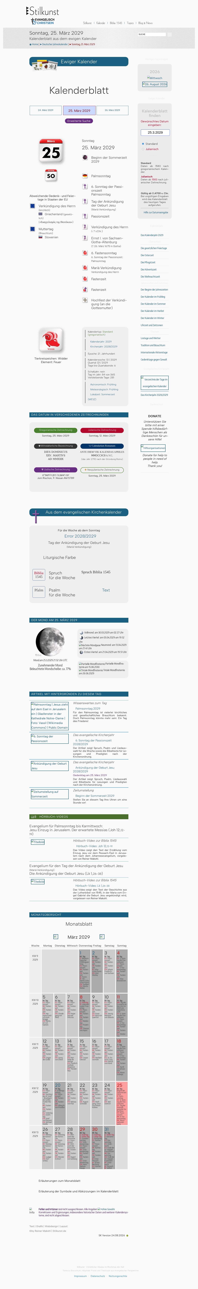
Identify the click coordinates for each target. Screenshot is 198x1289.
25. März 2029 (79, 111)
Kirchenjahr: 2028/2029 (103, 346)
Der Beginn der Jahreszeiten (154, 289)
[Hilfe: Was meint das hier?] (122, 486)
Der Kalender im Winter (152, 318)
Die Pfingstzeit (148, 262)
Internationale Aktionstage (154, 352)
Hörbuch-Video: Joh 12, (93, 846)
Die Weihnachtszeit (150, 276)
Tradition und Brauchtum (153, 345)
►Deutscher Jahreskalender (54, 44)
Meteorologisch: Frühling (104, 389)
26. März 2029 (112, 110)
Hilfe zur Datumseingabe (156, 212)
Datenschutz (98, 1276)
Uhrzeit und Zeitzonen (152, 325)
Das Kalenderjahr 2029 (152, 235)
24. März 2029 (45, 110)
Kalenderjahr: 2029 (101, 341)
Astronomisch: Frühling (103, 384)
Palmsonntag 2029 (87, 708)
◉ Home (33, 44)
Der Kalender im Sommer (153, 303)
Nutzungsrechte (118, 1276)
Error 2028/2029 (80, 536)
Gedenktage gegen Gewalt (154, 359)
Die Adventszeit (149, 269)
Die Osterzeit (147, 255)
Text (106, 590)
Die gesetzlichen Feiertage (154, 248)
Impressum (80, 1276)
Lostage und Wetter (151, 338)
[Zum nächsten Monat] (102, 938)
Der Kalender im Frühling (153, 296)
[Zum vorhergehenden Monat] (55, 938)
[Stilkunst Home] (42, 25)
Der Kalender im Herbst (152, 310)
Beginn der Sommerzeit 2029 (94, 796)
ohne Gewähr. (108, 1209)
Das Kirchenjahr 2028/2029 (154, 394)
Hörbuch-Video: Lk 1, (92, 885)
